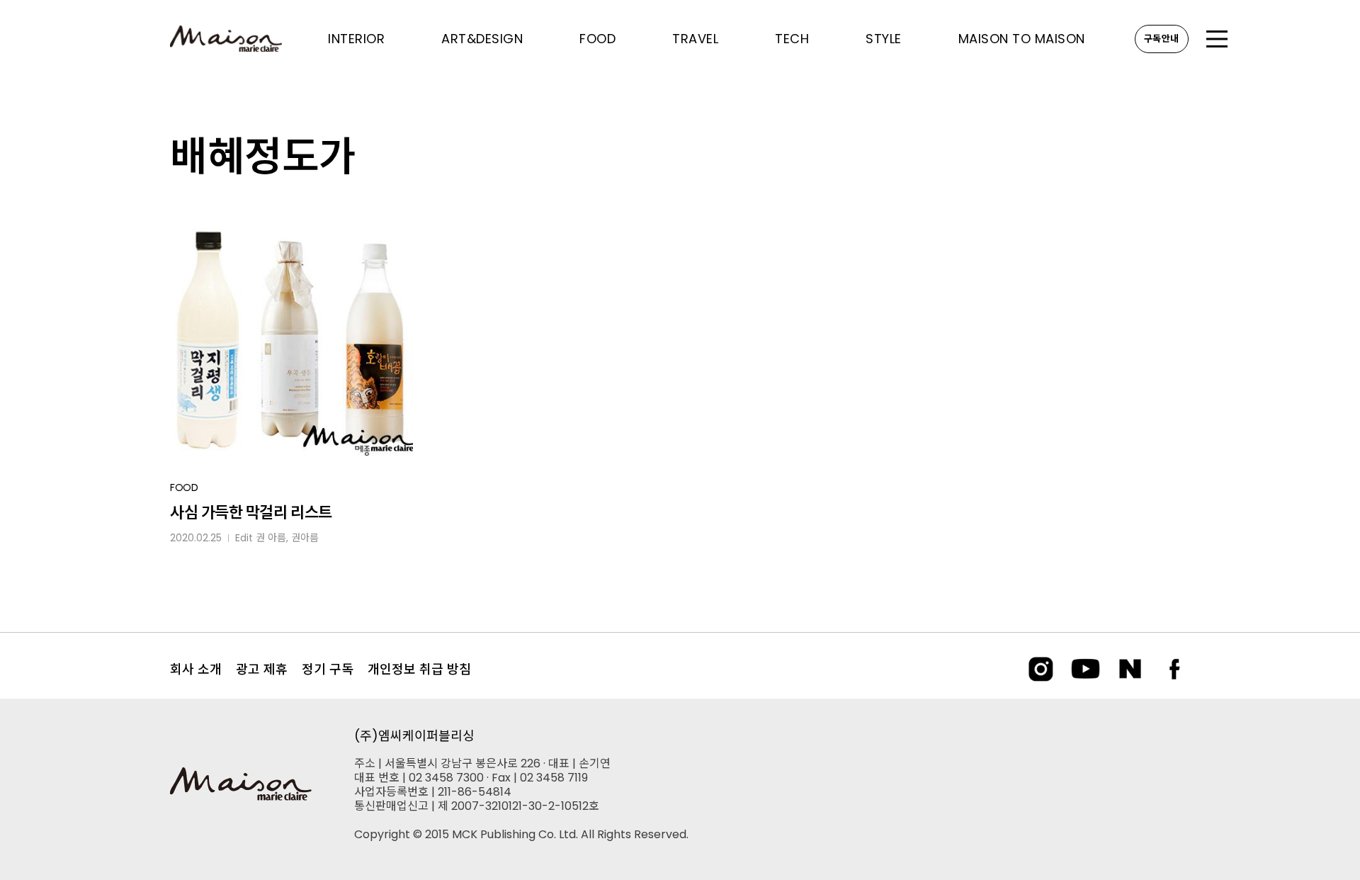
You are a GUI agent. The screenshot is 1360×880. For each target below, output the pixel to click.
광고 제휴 (262, 669)
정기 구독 (327, 669)
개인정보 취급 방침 (419, 669)
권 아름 (271, 538)
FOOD (184, 487)
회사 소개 (196, 669)
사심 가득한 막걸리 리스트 (251, 513)
